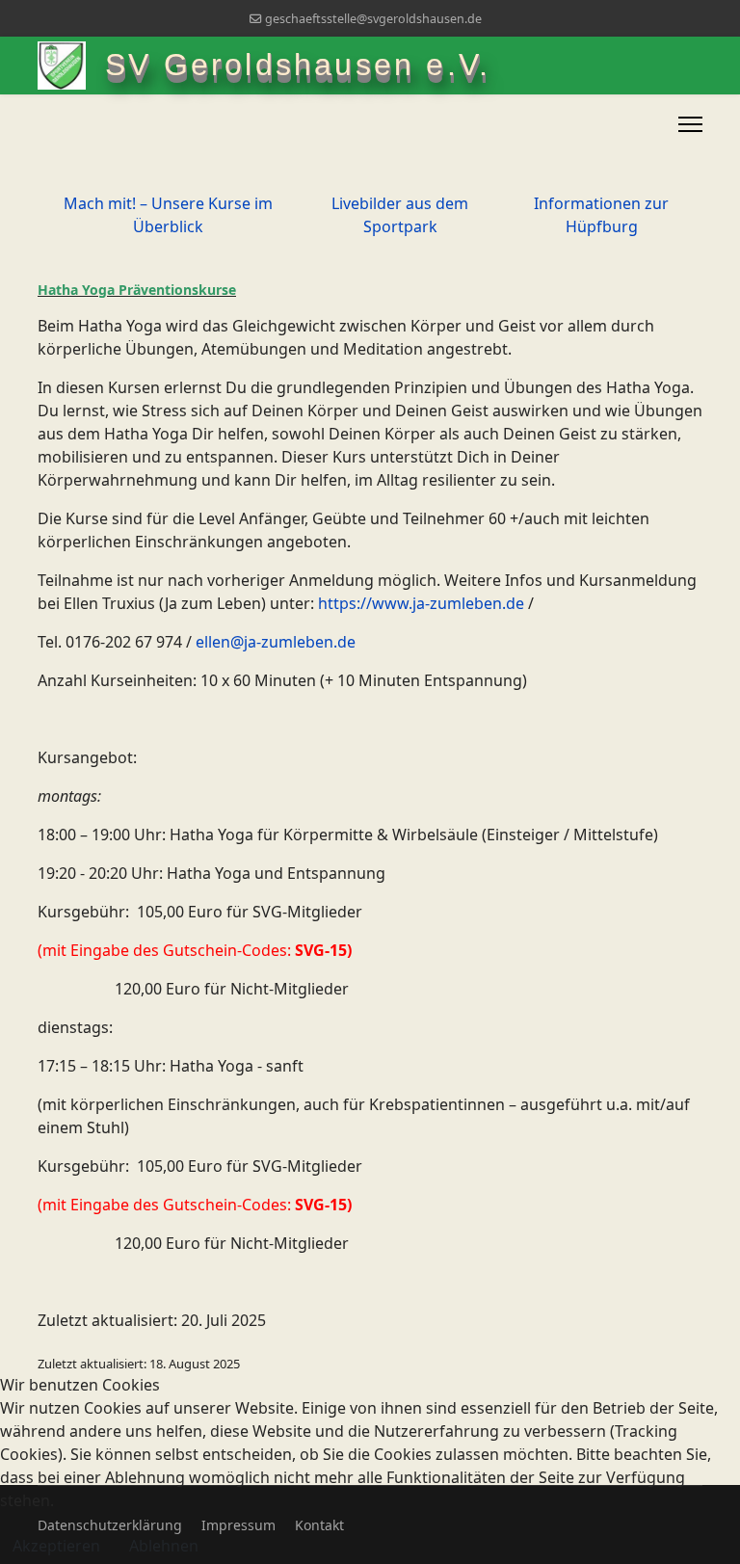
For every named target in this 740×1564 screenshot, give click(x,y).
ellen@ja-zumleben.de (276, 641)
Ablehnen (163, 1545)
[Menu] (690, 124)
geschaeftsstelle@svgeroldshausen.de (373, 19)
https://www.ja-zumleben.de (421, 603)
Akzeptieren (56, 1545)
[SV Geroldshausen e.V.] (71, 65)
